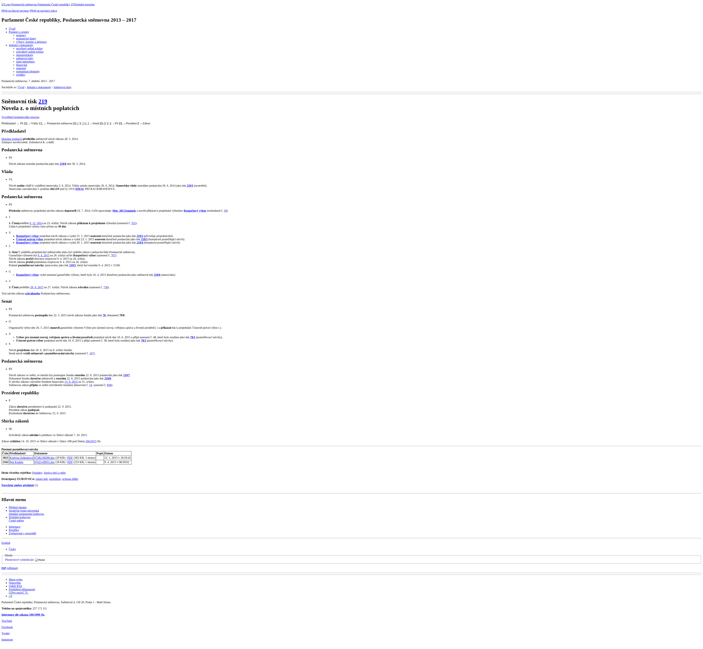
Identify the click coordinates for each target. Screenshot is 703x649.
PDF (70, 457)
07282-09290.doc (44, 457)
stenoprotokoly (24, 55)
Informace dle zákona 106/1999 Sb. (23, 614)
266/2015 (90, 441)
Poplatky (37, 472)
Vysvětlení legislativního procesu (20, 117)
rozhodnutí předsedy (28, 71)
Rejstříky (14, 530)
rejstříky (20, 74)
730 (105, 287)
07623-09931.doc (44, 462)
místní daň (42, 479)
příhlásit (12, 568)
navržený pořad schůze (29, 48)
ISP (3, 568)
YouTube (6, 620)
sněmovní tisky (25, 58)
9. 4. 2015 (43, 255)
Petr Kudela (16, 462)
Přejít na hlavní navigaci (15, 10)
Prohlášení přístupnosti (22, 589)
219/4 (140, 242)
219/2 (140, 236)
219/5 (72, 265)
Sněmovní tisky (63, 87)
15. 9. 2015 (71, 381)
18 (225, 210)
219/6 (157, 274)
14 (90, 385)
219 (42, 101)
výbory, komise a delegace (31, 41)
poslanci (21, 35)
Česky (12, 549)
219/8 (107, 378)
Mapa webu (16, 579)
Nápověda (15, 582)
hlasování (21, 64)
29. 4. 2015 (36, 287)
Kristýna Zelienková (21, 457)
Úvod (12, 28)
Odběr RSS (15, 586)
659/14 (79, 188)
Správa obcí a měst (55, 472)
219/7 (126, 375)
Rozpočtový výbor (195, 210)
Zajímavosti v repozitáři (22, 533)
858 (109, 385)
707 (113, 255)
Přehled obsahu (18, 507)
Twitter (5, 633)
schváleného (32, 293)
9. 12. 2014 (36, 223)
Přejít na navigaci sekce (43, 10)
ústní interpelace (25, 61)
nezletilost (55, 479)
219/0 (63, 163)
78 (104, 315)
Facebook (7, 627)
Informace (15, 526)
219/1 (190, 185)
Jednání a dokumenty (21, 45)
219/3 (144, 239)
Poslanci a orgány (19, 32)
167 (91, 353)
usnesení (21, 68)
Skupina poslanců (11, 138)
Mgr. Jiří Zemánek (124, 210)
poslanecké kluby (26, 38)
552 (133, 223)
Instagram (7, 639)
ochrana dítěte (70, 479)
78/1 (192, 337)
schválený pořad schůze (30, 51)
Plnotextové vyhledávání (19, 559)
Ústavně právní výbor (29, 239)
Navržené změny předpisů (17, 485)
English (5, 542)
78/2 (143, 340)
